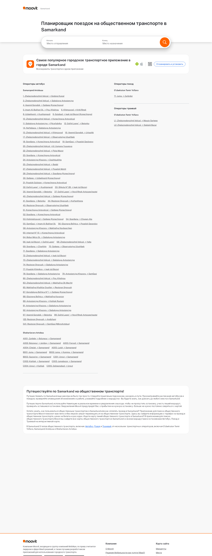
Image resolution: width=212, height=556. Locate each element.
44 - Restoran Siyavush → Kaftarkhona (65, 201)
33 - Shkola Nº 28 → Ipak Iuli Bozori (71, 187)
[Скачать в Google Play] (137, 64)
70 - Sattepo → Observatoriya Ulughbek (67, 246)
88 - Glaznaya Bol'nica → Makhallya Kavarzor (43, 296)
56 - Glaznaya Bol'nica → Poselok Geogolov (77, 224)
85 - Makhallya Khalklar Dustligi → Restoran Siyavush (47, 287)
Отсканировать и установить (169, 64)
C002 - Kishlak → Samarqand (36, 361)
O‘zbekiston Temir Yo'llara (126, 90)
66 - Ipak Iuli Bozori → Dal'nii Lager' (38, 242)
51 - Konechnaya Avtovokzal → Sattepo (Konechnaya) (47, 210)
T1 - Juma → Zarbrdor (123, 96)
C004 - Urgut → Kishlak (33, 366)
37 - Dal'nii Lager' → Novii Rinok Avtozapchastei (75, 192)
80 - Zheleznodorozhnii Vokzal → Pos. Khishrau (44, 278)
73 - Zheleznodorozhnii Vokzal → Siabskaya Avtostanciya (49, 260)
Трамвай (106, 426)
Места (159, 553)
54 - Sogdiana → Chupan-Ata (79, 219)
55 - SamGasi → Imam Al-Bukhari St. (39, 224)
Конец (105, 40)
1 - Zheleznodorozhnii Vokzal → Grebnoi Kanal (43, 96)
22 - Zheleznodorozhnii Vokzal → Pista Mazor (43, 151)
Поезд (97, 426)
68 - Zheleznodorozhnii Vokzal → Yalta (74, 242)
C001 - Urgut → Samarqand (65, 357)
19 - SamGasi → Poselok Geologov (77, 141)
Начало (49, 40)
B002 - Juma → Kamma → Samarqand (66, 352)
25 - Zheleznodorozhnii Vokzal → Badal (40, 164)
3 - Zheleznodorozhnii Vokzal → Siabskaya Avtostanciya (48, 101)
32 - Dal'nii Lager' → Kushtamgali (38, 187)
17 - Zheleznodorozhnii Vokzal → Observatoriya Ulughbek (49, 137)
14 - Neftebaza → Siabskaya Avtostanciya (42, 128)
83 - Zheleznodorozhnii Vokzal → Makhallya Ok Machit (47, 283)
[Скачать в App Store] (141, 64)
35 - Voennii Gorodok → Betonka (37, 192)
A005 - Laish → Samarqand (64, 347)
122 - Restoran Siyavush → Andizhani (39, 319)
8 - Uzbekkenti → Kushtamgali (36, 114)
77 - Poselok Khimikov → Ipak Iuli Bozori (41, 269)
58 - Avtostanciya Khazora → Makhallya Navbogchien (47, 228)
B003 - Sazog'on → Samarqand (37, 357)
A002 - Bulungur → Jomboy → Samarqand (42, 343)
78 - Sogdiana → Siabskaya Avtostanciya (41, 274)
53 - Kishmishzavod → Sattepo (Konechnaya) (43, 219)
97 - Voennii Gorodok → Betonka (37, 315)
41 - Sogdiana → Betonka (34, 201)
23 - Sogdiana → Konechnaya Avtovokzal (41, 155)
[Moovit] (30, 8)
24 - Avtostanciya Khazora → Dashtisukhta (42, 160)
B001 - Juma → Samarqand (35, 352)
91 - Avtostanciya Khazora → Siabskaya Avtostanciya (47, 305)
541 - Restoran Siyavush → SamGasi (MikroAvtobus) (46, 324)
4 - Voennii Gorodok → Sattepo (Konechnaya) (43, 105)
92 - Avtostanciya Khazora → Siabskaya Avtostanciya (47, 310)
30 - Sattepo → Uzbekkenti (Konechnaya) (41, 178)
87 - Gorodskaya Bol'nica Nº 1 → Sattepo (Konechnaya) (47, 292)
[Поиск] (165, 42)
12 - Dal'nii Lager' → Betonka (76, 123)
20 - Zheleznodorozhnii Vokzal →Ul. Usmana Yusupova (47, 146)
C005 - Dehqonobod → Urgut (60, 366)
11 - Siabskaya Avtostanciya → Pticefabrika (42, 123)
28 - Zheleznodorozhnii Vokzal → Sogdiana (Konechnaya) (49, 173)
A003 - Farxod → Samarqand (76, 343)
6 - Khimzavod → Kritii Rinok (73, 110)
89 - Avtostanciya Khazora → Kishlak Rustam (43, 301)
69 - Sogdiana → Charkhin (34, 246)
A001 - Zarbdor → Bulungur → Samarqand (42, 338)
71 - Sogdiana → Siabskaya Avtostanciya (41, 251)
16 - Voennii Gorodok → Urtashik (79, 132)
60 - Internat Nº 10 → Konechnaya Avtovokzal (43, 233)
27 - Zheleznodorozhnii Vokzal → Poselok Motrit (44, 169)
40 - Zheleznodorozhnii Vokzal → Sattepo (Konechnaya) (48, 196)
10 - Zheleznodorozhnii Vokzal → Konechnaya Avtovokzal (49, 119)
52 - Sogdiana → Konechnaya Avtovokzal (41, 214)
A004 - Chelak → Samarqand (36, 347)
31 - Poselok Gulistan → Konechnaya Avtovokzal (45, 182)
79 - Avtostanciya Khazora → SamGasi (79, 274)
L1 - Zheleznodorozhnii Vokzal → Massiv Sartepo (136, 120)
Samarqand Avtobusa (33, 90)
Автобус (89, 426)
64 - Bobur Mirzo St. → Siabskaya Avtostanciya (44, 237)
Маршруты (161, 549)
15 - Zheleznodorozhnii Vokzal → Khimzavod (43, 132)
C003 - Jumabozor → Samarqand (66, 361)
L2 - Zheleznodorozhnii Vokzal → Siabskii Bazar (135, 125)
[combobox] (74, 43)
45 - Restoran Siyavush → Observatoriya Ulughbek (46, 205)
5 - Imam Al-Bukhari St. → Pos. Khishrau (41, 110)
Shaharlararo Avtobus (33, 333)
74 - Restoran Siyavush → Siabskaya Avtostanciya (45, 265)
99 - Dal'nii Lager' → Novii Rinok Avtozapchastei (75, 315)
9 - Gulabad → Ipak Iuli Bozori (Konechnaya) (72, 114)
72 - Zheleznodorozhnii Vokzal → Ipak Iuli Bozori (44, 255)
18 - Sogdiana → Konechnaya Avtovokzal (41, 141)
